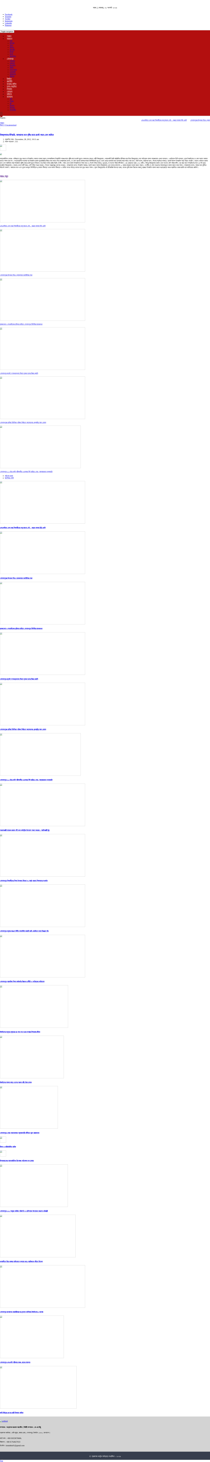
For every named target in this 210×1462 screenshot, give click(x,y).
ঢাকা (11, 41)
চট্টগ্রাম (12, 43)
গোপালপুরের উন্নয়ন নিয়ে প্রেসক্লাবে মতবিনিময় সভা (191, 120)
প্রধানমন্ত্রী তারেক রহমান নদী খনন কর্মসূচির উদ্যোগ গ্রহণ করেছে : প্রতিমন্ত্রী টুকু (24, 830)
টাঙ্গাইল (9, 78)
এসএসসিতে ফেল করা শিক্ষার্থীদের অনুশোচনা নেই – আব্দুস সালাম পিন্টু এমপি (148, 120)
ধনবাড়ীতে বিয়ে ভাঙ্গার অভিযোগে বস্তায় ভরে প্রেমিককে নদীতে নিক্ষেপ (21, 1261)
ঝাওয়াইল (12, 65)
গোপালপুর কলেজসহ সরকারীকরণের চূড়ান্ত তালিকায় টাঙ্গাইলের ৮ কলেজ (21, 1312)
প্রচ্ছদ (9, 36)
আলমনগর (13, 74)
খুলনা (11, 45)
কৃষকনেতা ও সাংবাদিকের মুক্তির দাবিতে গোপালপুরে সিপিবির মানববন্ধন (21, 324)
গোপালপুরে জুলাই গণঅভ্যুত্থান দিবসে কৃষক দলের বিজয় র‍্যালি (19, 373)
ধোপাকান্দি (13, 72)
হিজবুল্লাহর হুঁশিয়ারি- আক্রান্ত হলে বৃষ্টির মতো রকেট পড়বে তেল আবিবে (27, 134)
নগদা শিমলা (13, 70)
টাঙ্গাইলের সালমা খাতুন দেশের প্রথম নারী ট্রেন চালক (16, 1082)
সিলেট (11, 52)
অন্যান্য (10, 96)
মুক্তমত (12, 108)
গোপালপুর (10, 58)
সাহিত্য (9, 94)
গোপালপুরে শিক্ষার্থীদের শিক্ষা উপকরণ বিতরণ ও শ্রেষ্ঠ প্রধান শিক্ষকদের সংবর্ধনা (24, 881)
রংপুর (11, 54)
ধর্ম (10, 103)
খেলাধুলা (9, 91)
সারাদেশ (9, 38)
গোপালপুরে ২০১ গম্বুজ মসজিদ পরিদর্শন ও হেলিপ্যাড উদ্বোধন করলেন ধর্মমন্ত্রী (24, 1211)
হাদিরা (11, 68)
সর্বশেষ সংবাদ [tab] (9, 476)
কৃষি (11, 99)
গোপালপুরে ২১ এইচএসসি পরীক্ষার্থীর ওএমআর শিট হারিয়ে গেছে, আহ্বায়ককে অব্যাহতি (26, 472)
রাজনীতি (9, 81)
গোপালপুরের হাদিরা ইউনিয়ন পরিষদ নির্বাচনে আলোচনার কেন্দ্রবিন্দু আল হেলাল (23, 422)
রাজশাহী (12, 50)
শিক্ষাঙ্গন (9, 89)
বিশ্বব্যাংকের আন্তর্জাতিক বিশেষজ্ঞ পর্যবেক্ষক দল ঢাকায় (17, 1161)
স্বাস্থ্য (12, 101)
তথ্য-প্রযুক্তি (12, 86)
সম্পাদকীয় (13, 110)
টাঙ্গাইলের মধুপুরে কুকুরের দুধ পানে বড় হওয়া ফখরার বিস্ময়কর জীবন (20, 1032)
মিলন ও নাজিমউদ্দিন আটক (8, 1147)
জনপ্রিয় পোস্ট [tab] (9, 478)
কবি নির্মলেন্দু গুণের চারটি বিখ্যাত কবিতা (11, 1413)
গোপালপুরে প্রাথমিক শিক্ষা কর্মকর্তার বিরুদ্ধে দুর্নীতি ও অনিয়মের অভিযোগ (22, 981)
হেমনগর (12, 63)
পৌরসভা (12, 61)
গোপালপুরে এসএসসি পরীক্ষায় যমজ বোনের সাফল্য (15, 1362)
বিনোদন (12, 105)
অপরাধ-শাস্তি (11, 84)
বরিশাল (12, 47)
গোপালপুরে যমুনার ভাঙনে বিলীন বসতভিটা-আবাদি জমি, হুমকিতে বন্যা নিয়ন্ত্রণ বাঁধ (24, 931)
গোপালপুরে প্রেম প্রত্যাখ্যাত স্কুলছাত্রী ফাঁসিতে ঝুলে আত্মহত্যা (19, 1133)
